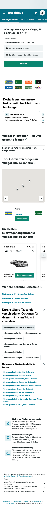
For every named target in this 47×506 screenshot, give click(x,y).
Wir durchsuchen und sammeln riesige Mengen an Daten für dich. (20, 487)
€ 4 (22, 32)
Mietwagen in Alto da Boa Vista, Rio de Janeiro (22, 386)
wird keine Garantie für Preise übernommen (18, 476)
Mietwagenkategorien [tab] (13, 339)
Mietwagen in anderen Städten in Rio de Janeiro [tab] (20, 345)
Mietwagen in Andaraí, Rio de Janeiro (18, 392)
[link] (22, 218)
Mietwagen (6, 501)
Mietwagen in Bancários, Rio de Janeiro (19, 405)
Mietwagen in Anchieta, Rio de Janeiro (18, 389)
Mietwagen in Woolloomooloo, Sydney (18, 294)
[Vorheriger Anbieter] (6, 198)
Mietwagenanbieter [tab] (33, 333)
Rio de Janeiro (36, 501)
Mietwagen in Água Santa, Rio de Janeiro (20, 382)
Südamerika (17, 501)
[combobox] (11, 38)
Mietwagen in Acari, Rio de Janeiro (17, 375)
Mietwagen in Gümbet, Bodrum (15, 298)
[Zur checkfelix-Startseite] (15, 13)
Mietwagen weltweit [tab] (12, 333)
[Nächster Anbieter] (41, 198)
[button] (4, 13)
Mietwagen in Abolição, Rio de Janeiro (18, 372)
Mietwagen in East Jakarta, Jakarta (16, 303)
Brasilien (26, 501)
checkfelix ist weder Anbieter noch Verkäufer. (19, 483)
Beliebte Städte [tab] (32, 358)
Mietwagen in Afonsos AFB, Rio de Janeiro (20, 379)
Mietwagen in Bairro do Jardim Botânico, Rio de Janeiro (22, 400)
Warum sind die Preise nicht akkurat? (19, 492)
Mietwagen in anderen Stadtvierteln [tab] (19, 327)
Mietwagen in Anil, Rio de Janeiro (16, 396)
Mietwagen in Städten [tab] (13, 352)
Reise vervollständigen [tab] (13, 358)
